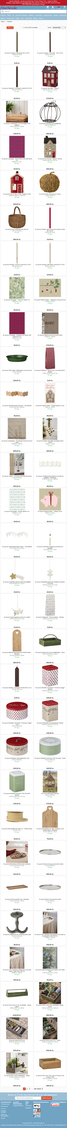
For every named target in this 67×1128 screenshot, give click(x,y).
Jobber (3, 1118)
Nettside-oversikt (3, 1111)
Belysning (63, 15)
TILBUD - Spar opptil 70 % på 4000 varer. (19, 2)
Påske (17, 18)
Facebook (28, 1105)
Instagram (28, 1108)
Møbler (3, 18)
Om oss (3, 1108)
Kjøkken (31, 15)
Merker (41, 18)
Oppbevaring (48, 15)
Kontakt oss (4, 1106)
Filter (10, 27)
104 (35, 1089)
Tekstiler (55, 15)
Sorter (49, 27)
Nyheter (3, 15)
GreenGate (28, 18)
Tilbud (9, 15)
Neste (39, 1089)
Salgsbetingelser (18, 1105)
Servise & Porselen (21, 15)
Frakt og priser (5, 1104)
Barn (22, 18)
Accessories (10, 18)
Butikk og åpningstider (5, 1115)
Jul (13, 15)
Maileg (35, 18)
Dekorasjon (38, 15)
